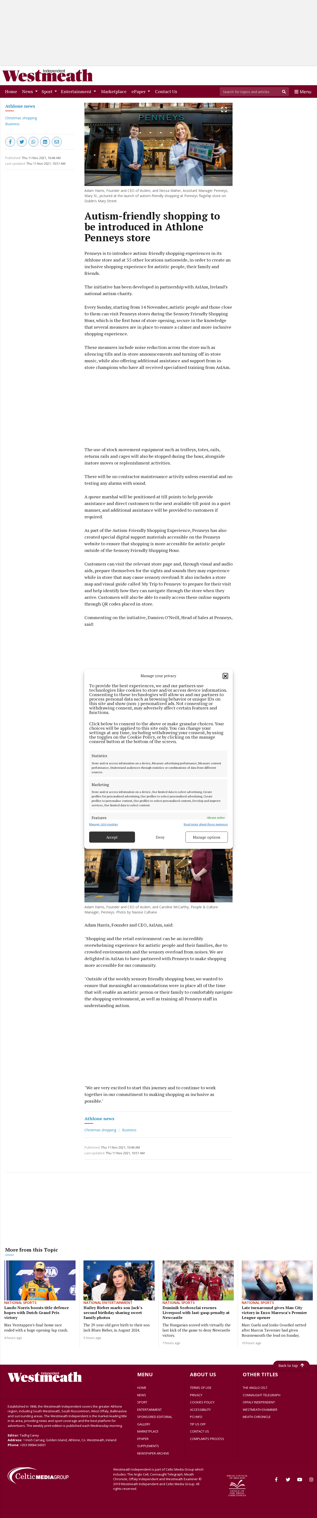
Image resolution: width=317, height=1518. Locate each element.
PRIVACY (196, 1395)
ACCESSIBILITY (200, 1409)
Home (12, 91)
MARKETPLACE (147, 1431)
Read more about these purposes (206, 824)
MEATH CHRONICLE (257, 1417)
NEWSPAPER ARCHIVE (153, 1453)
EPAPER (143, 1439)
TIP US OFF (198, 1424)
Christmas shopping (21, 118)
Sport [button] (47, 91)
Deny (160, 837)
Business (12, 123)
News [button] (28, 91)
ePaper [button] (139, 91)
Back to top (288, 1365)
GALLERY (143, 1424)
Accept (112, 837)
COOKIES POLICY (202, 1402)
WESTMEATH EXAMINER (260, 1409)
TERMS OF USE (200, 1387)
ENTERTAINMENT (149, 1409)
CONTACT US (199, 1431)
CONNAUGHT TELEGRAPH (261, 1395)
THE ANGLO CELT (255, 1387)
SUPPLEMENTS (148, 1446)
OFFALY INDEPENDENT (259, 1402)
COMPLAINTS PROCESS (207, 1439)
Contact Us (167, 91)
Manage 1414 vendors (103, 824)
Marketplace (115, 91)
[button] (225, 675)
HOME (141, 1387)
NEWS (141, 1395)
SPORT (142, 1402)
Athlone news (20, 106)
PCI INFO (196, 1417)
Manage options (206, 837)
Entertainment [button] (76, 91)
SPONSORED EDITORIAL (154, 1417)
